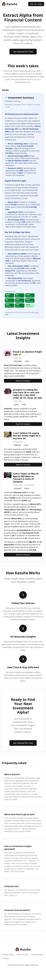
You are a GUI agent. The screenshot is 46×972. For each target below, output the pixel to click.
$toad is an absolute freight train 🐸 (27, 353)
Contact (5, 958)
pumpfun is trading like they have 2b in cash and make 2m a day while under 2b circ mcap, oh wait (27, 393)
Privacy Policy (8, 954)
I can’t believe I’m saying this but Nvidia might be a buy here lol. (26, 436)
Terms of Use (23, 954)
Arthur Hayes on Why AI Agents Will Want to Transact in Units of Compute (25, 477)
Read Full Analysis (23, 381)
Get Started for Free (23, 51)
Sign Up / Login (36, 4)
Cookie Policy (37, 954)
